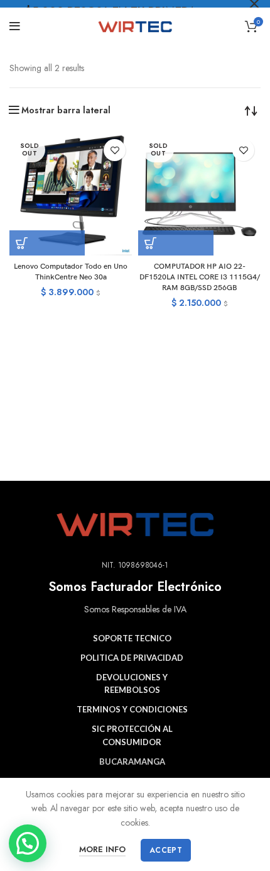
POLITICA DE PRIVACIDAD (131, 658)
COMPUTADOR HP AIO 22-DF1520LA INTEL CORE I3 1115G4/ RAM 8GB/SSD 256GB (199, 277)
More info (102, 849)
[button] (27, 843)
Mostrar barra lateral (66, 110)
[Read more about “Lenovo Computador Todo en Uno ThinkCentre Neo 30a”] (47, 243)
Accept (165, 850)
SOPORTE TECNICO (132, 638)
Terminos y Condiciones (132, 709)
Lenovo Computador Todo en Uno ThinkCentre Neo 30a (70, 272)
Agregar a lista (115, 150)
